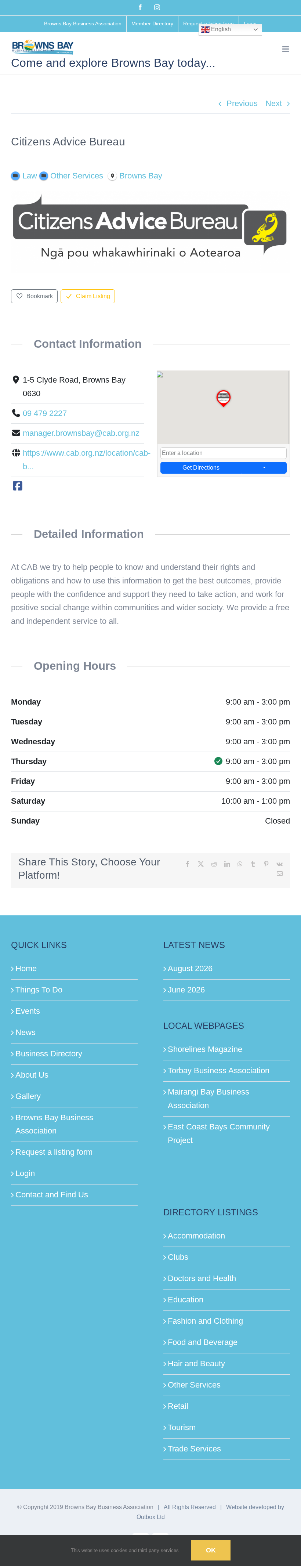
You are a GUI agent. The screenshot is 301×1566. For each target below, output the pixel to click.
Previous (242, 103)
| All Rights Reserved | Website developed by (219, 1507)
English (220, 29)
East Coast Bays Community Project (219, 1133)
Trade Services (194, 1448)
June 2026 (186, 989)
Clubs (178, 1257)
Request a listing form (54, 1152)
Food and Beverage (202, 1342)
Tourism (182, 1427)
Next (273, 103)
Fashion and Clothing (205, 1321)
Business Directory (48, 1053)
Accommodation (196, 1235)
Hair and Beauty (196, 1363)
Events (27, 1011)
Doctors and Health (202, 1278)
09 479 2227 (45, 413)
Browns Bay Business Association (54, 1124)
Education (185, 1299)
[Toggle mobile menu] (286, 49)
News (25, 1032)
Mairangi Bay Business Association (208, 1098)
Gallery (28, 1096)
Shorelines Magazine (205, 1049)
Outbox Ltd (151, 1517)
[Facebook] (18, 486)
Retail (178, 1406)
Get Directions (201, 467)
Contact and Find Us (51, 1194)
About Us (31, 1074)
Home (26, 968)
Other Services (194, 1384)
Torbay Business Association (218, 1070)
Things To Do (38, 989)
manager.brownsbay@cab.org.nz (81, 433)
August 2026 (190, 968)
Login (25, 1173)
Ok (211, 1550)
